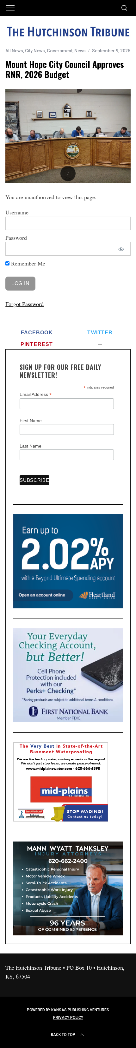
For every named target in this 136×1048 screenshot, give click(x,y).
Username (16, 212)
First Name (31, 420)
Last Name (30, 446)
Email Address (36, 394)
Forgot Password (24, 304)
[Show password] (121, 249)
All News (14, 50)
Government (59, 50)
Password (16, 237)
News (80, 50)
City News (35, 50)
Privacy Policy (68, 1017)
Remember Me (27, 263)
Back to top (63, 1034)
